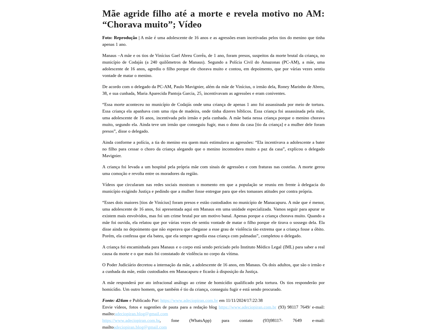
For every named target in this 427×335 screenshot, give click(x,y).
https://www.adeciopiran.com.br (189, 300)
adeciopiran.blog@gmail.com (141, 313)
